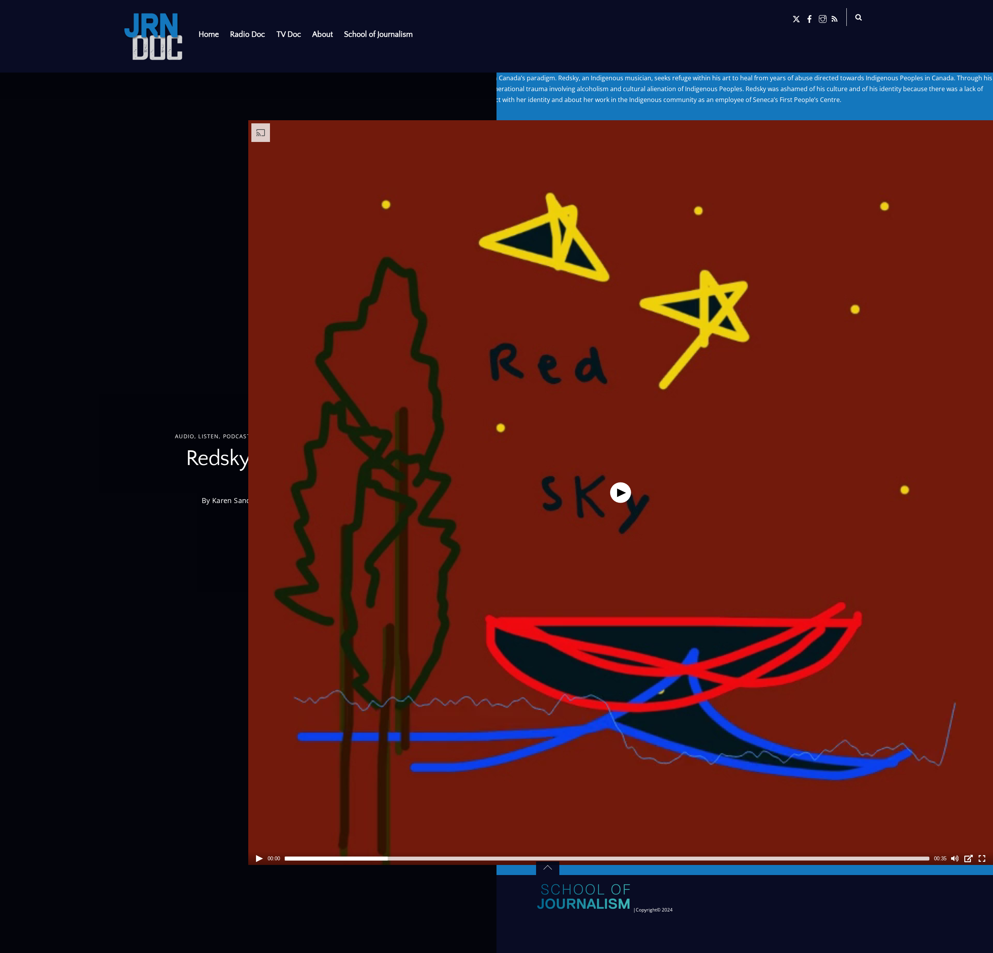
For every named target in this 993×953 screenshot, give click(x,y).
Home (209, 34)
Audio (184, 435)
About (322, 34)
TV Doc (289, 34)
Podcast (237, 435)
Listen (208, 435)
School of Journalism (378, 34)
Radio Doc (247, 34)
